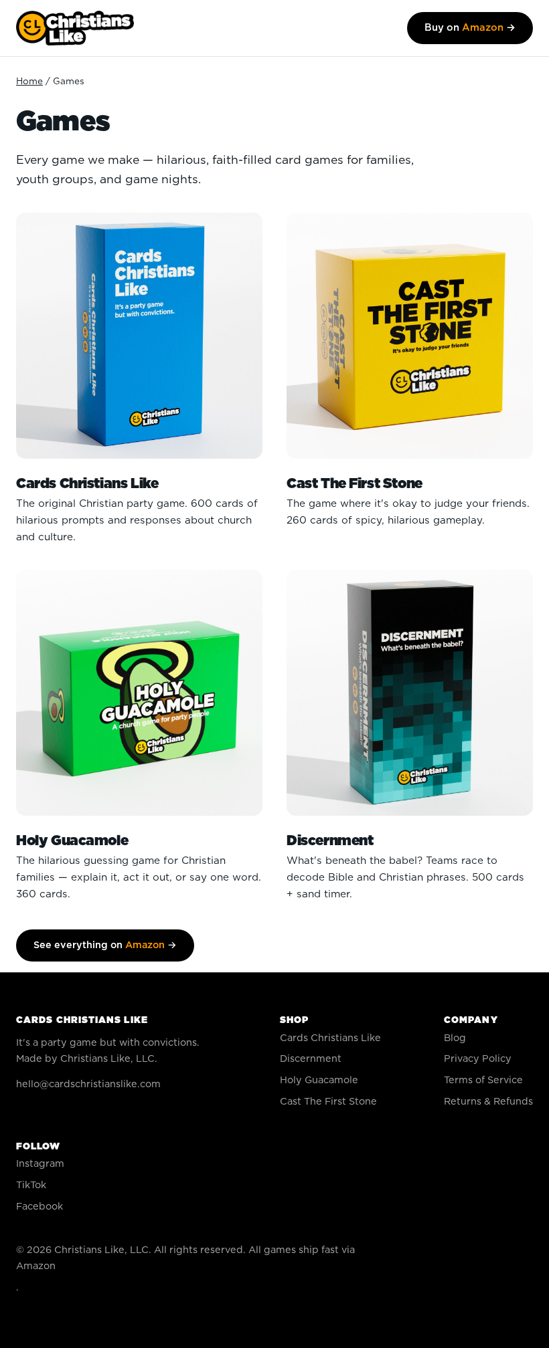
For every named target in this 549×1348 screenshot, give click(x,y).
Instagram (40, 1164)
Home (29, 81)
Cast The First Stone (328, 1102)
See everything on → (105, 945)
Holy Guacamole (319, 1080)
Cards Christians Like (330, 1038)
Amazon (36, 1266)
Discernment (310, 1059)
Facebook (39, 1207)
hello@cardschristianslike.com (88, 1084)
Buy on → (470, 28)
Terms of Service (483, 1080)
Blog (455, 1038)
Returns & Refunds (488, 1102)
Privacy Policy (478, 1059)
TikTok (31, 1185)
